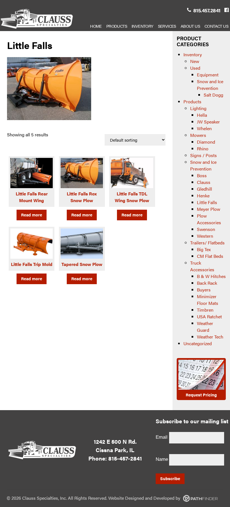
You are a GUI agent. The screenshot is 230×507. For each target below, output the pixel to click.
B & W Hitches (211, 276)
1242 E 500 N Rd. (115, 441)
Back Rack (207, 283)
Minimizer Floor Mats (207, 299)
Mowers (198, 135)
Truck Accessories (202, 266)
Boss (202, 175)
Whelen (204, 128)
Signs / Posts (203, 155)
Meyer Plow (208, 209)
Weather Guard (205, 326)
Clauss (203, 182)
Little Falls (207, 202)
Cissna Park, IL (115, 450)
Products (192, 101)
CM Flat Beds (210, 256)
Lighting (198, 108)
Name (162, 459)
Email (161, 437)
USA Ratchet (209, 316)
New (194, 61)
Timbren (205, 310)
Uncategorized (197, 343)
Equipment (208, 74)
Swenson (206, 229)
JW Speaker (208, 121)
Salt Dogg (213, 95)
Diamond (206, 142)
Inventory (192, 54)
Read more (31, 215)
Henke (203, 195)
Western (205, 236)
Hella (202, 115)
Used (195, 68)
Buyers (204, 289)
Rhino (202, 148)
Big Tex (204, 249)
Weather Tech (210, 336)
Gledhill (204, 189)
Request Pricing (201, 395)
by (153, 498)
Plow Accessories (209, 219)
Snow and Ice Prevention (210, 84)
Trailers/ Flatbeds (207, 242)
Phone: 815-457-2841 (115, 458)
